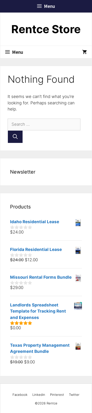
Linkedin (38, 395)
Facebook (20, 395)
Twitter (74, 395)
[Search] (15, 136)
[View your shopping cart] (84, 52)
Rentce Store (46, 29)
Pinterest (57, 395)
